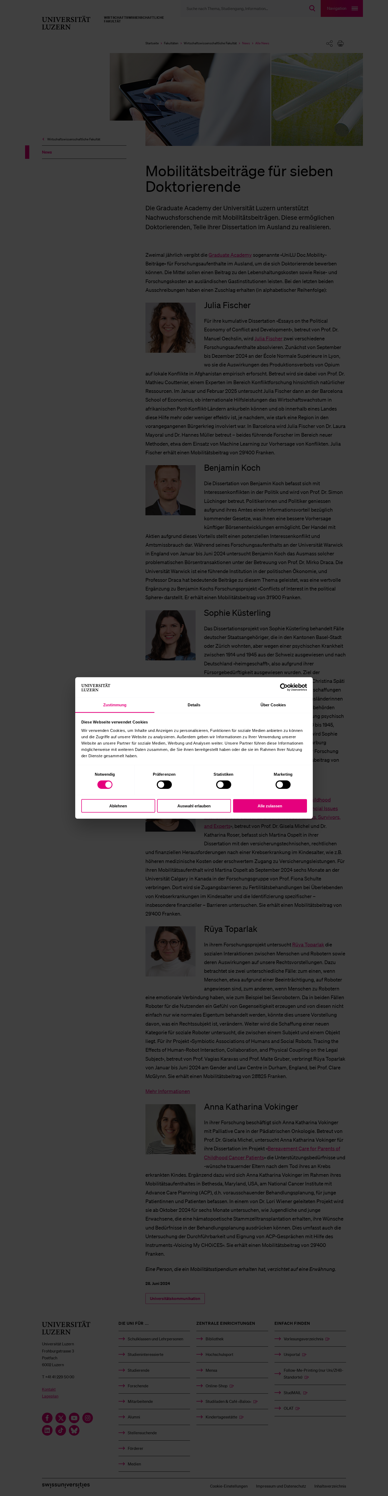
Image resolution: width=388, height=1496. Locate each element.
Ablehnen (118, 805)
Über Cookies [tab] (273, 705)
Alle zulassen (270, 805)
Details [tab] (194, 705)
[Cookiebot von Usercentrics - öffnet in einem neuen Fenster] (284, 687)
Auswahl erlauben (194, 805)
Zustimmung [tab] (115, 705)
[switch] (164, 784)
